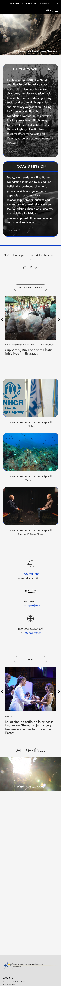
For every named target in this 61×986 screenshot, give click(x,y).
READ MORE (12, 151)
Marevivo (30, 480)
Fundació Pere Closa (30, 534)
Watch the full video (31, 787)
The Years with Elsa (14, 981)
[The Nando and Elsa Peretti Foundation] (31, 3)
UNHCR (30, 426)
